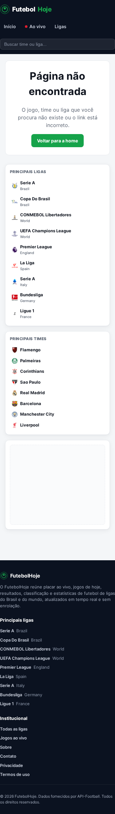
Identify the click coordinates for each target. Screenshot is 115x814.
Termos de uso (15, 774)
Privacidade (11, 765)
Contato (8, 756)
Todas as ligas (13, 728)
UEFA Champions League (32, 658)
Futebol (32, 9)
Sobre (6, 747)
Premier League (25, 667)
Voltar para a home (57, 140)
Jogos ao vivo (13, 737)
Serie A (13, 630)
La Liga (13, 676)
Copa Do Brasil (21, 639)
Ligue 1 (15, 703)
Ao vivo (37, 26)
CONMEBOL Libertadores (32, 648)
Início (10, 26)
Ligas (60, 26)
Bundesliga (21, 694)
